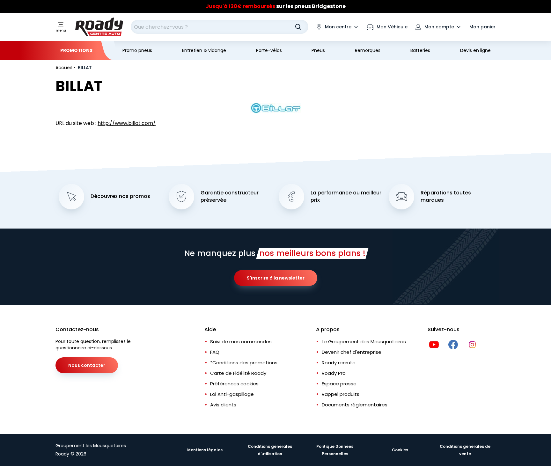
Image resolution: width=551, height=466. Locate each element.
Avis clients (223, 404)
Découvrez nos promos (120, 196)
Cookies (400, 450)
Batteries (420, 50)
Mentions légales (205, 450)
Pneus (318, 50)
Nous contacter (86, 365)
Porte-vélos (269, 50)
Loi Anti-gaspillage (232, 394)
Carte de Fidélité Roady (238, 373)
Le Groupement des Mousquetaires (364, 341)
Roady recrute (339, 362)
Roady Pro (334, 373)
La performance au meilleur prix (346, 196)
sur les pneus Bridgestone (276, 6)
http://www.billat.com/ (127, 123)
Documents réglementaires (354, 404)
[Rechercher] (298, 27)
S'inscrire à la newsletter (276, 278)
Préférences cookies (234, 383)
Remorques (367, 50)
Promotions (76, 50)
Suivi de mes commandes (241, 341)
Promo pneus (137, 50)
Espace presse (339, 383)
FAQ (214, 352)
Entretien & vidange (204, 50)
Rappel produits (340, 394)
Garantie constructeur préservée (230, 196)
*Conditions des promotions (243, 362)
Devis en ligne (475, 50)
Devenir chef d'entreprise (351, 352)
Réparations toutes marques (446, 196)
